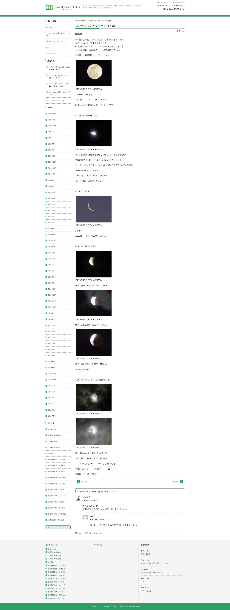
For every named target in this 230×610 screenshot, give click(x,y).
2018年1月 (51, 289)
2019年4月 (51, 198)
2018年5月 (51, 265)
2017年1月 (51, 362)
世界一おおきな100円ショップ (56, 42)
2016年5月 (51, 410)
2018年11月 (52, 229)
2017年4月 (51, 343)
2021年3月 (51, 120)
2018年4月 (51, 271)
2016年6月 (51, 404)
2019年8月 (51, 174)
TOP (77, 21)
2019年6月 (51, 186)
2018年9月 (51, 241)
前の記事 (84, 481)
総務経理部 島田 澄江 (56, 520)
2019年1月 (51, 216)
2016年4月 (51, 416)
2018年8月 (51, 247)
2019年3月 (51, 204)
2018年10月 (52, 234)
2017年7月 (51, 325)
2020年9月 (51, 132)
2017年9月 (51, 313)
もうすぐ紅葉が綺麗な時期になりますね (155, 563)
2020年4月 (51, 144)
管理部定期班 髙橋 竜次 (57, 478)
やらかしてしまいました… (58, 67)
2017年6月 (51, 331)
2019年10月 (52, 168)
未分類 (83, 21)
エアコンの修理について (57, 92)
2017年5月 (51, 337)
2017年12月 (52, 295)
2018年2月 (51, 283)
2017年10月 (52, 307)
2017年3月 (51, 349)
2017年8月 (51, 319)
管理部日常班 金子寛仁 (56, 508)
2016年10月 (52, 380)
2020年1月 (51, 156)
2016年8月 (51, 392)
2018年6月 (51, 259)
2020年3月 (51, 150)
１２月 (51, 100)
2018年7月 (51, 253)
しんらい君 (86, 497)
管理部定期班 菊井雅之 (56, 465)
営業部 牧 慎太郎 (54, 435)
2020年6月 (51, 138)
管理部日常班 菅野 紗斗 (57, 502)
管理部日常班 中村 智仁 (57, 484)
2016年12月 (52, 368)
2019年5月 (51, 192)
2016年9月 (51, 386)
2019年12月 (52, 162)
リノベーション (51, 54)
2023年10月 (52, 114)
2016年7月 (51, 398)
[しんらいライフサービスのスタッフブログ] (63, 7)
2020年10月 (52, 126)
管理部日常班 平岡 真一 (57, 490)
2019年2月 (51, 210)
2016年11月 (52, 374)
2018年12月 (52, 222)
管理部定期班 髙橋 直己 (57, 471)
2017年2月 (51, 355)
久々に (48, 48)
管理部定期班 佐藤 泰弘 (57, 459)
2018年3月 (51, 277)
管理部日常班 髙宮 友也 (57, 514)
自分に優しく (50, 27)
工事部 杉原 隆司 (54, 447)
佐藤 (91, 516)
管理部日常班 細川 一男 (57, 496)
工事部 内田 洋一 (54, 441)
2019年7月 (51, 180)
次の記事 (175, 481)
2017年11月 (52, 301)
